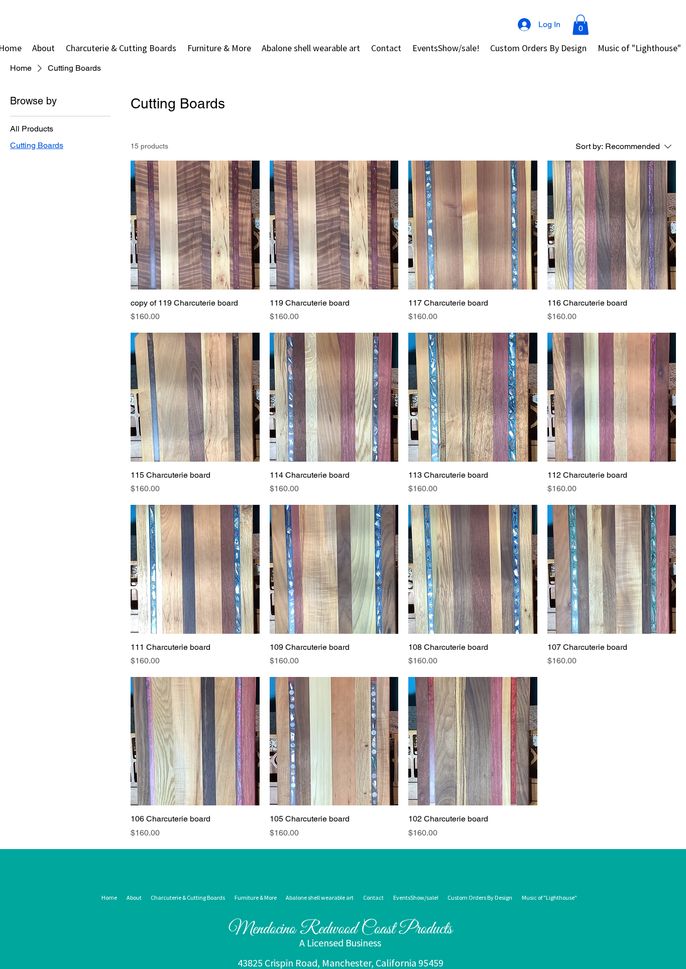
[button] (580, 25)
